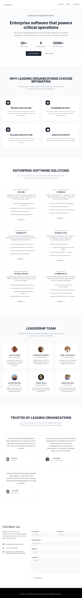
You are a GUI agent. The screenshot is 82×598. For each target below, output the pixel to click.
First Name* (35, 531)
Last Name (60, 531)
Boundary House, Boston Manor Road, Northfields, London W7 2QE (15, 552)
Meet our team (49, 53)
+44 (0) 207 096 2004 (12, 548)
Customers (76, 4)
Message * (35, 557)
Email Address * (36, 540)
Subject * (34, 549)
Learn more (20, 219)
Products (61, 4)
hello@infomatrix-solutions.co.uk (15, 544)
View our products (33, 53)
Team (68, 4)
